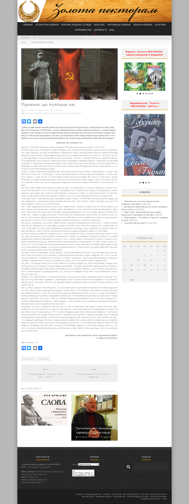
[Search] (94, 34)
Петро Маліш (28, 359)
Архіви (75, 464)
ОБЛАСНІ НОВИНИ (142, 24)
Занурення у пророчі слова (44, 417)
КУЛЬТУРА (99, 24)
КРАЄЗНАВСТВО (83, 29)
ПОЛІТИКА (160, 24)
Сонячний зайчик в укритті (135, 223)
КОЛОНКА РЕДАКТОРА (92, 494)
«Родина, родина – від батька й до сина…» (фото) (45, 375)
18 (131, 265)
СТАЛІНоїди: (43, 359)
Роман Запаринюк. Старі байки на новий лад (93, 375)
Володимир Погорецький (36, 110)
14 (151, 260)
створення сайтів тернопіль (137, 476)
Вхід (112, 29)
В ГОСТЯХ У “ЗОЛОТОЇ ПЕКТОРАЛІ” (154, 494)
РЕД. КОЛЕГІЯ (116, 494)
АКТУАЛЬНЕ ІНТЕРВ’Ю (131, 494)
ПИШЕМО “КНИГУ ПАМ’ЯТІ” (151, 499)
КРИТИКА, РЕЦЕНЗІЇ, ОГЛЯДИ (76, 24)
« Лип (131, 280)
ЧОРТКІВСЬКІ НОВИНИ (119, 24)
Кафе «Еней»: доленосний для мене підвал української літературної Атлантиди (74, 38)
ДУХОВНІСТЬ (100, 29)
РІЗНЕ (165, 499)
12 (138, 260)
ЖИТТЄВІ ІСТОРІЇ (88, 497)
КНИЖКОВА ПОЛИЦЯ (103, 497)
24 (125, 270)
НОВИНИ (28, 24)
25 (131, 270)
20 (145, 265)
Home (23, 42)
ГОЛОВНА (79, 494)
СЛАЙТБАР (76, 113)
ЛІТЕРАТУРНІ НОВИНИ (47, 24)
